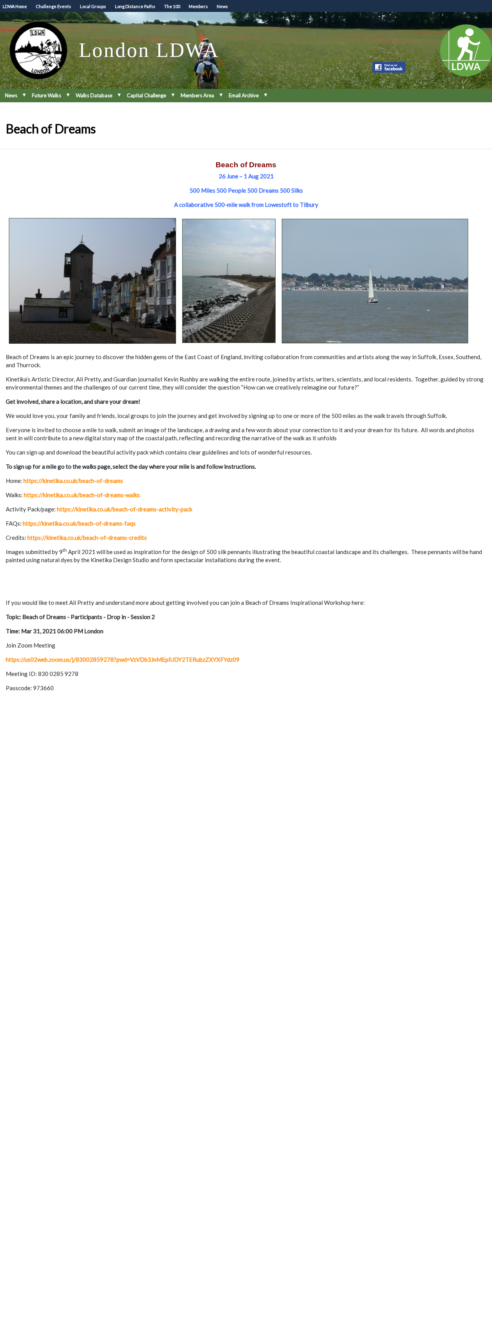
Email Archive (244, 95)
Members (198, 6)
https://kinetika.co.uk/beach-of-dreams (73, 480)
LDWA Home (15, 6)
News (222, 6)
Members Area (197, 95)
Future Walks (46, 95)
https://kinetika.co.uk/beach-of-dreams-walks (82, 494)
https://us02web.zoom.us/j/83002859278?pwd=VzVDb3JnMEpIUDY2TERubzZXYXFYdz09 (122, 659)
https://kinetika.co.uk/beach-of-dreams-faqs (79, 523)
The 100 (172, 6)
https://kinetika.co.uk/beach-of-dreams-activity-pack (124, 509)
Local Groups (93, 6)
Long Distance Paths (135, 6)
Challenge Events (53, 6)
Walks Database (94, 95)
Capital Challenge (146, 95)
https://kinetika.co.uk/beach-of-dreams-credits (87, 537)
